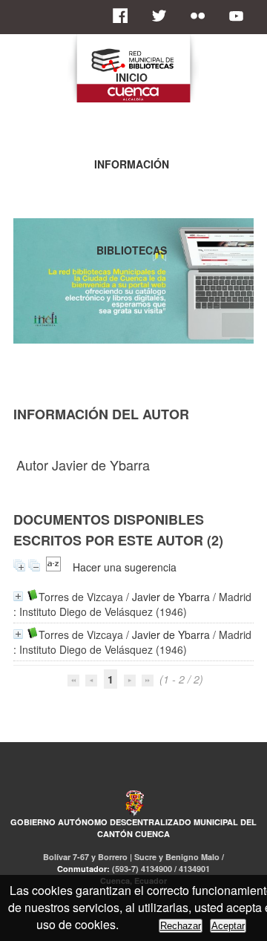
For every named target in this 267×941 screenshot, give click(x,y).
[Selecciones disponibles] (53, 567)
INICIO (132, 77)
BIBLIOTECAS (131, 250)
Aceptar (228, 925)
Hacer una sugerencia (125, 567)
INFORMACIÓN (131, 164)
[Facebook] (124, 15)
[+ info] (18, 596)
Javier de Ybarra (171, 596)
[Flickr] (202, 15)
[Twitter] (163, 15)
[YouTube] (240, 15)
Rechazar (180, 925)
